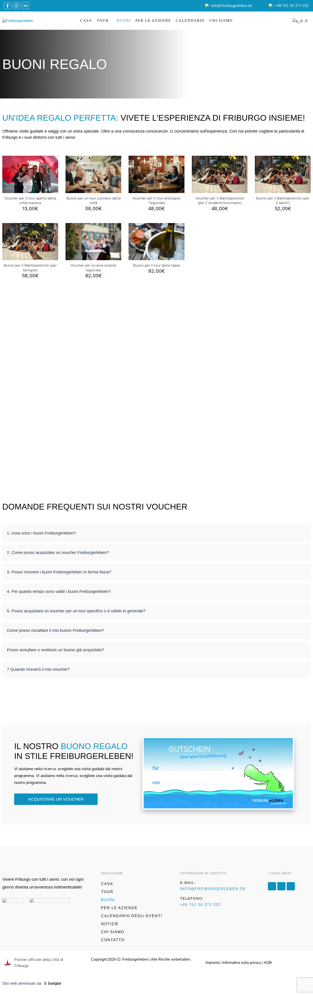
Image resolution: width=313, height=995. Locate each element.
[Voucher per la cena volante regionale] (93, 241)
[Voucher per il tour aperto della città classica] (30, 174)
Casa (86, 20)
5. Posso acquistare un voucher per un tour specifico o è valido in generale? (76, 611)
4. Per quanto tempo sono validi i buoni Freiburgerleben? (59, 591)
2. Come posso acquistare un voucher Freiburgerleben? (58, 552)
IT (305, 21)
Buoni (124, 20)
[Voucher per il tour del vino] (156, 174)
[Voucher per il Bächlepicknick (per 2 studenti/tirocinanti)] (220, 174)
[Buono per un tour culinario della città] (93, 174)
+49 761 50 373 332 (291, 5)
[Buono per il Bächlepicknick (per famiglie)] (30, 241)
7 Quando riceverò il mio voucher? (38, 669)
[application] (110, 20)
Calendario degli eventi (131, 916)
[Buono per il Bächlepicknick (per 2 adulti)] (283, 174)
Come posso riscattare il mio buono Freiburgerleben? (55, 630)
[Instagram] (16, 5)
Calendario (190, 20)
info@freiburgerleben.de (231, 5)
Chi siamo (221, 20)
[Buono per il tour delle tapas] (156, 241)
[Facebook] (7, 5)
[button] (156, 533)
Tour (103, 20)
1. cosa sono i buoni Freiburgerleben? (41, 533)
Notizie (110, 924)
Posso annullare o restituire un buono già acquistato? (55, 650)
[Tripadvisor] (25, 5)
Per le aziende (153, 20)
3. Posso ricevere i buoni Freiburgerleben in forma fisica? (59, 572)
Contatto (113, 940)
